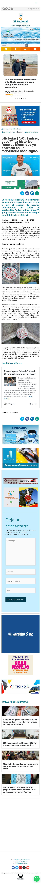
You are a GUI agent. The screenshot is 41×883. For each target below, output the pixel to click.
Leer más (8, 95)
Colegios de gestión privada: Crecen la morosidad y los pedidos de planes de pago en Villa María (20, 722)
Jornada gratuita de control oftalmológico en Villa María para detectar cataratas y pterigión (19, 83)
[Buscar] (26, 45)
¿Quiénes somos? (21, 863)
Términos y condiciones (21, 859)
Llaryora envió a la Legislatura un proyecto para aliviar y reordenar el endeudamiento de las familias (19, 789)
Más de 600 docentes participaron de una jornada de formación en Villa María (20, 766)
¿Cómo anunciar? (21, 861)
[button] (21, 15)
